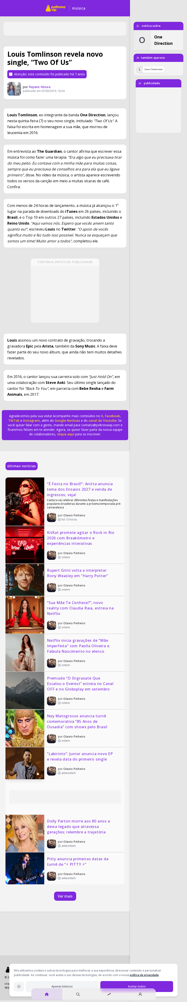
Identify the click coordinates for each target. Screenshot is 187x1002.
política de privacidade (144, 975)
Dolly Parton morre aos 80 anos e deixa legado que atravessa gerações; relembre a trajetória (79, 827)
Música (79, 8)
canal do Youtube (102, 420)
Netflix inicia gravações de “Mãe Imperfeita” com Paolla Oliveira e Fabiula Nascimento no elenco (78, 646)
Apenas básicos (62, 986)
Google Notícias (67, 420)
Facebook (112, 416)
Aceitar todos (137, 986)
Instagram (31, 420)
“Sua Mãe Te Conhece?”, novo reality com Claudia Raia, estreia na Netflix (81, 608)
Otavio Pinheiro (74, 515)
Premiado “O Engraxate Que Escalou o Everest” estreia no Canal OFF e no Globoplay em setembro (81, 684)
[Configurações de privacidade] (19, 987)
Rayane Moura (39, 87)
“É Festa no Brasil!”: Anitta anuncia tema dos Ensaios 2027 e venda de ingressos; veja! (80, 489)
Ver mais (65, 896)
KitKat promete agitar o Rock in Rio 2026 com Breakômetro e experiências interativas (81, 538)
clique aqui (65, 434)
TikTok (13, 420)
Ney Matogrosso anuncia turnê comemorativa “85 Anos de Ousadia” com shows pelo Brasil (77, 721)
